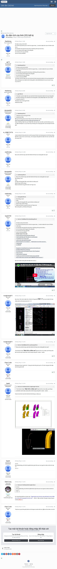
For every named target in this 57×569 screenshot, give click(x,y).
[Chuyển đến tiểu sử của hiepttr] (8, 468)
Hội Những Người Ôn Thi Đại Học (23, 249)
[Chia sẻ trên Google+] (6, 554)
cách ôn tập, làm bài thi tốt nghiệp (23, 240)
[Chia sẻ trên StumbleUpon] (15, 554)
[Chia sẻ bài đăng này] (54, 41)
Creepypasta (19, 243)
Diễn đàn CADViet (7, 6)
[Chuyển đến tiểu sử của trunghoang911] (8, 303)
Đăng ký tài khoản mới (16, 540)
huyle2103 (8, 216)
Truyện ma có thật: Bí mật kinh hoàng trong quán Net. (27, 255)
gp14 (8, 62)
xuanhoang (8, 152)
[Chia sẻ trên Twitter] (2, 554)
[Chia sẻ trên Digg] (8, 554)
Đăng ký (52, 5)
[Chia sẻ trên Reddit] (13, 554)
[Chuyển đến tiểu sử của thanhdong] (3, 36)
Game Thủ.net (19, 252)
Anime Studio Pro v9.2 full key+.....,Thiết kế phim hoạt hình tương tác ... (31, 241)
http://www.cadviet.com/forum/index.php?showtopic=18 (27, 120)
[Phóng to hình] (35, 319)
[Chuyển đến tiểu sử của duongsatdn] (8, 118)
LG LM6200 (18, 244)
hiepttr (8, 461)
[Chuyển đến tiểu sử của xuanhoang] (8, 159)
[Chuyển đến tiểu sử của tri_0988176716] (8, 140)
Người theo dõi (49, 33)
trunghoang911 (8, 296)
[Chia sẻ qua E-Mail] (17, 554)
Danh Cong (8, 482)
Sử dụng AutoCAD (27, 37)
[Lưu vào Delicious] (11, 554)
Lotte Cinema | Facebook (21, 254)
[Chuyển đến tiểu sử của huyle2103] (8, 223)
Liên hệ (31, 564)
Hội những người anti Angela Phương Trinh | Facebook (28, 251)
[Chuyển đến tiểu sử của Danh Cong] (8, 489)
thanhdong (10, 37)
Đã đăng (20, 41)
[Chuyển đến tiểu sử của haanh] (8, 391)
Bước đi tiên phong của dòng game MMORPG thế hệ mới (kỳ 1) (29, 257)
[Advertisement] (28, 18)
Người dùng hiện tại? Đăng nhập (41, 5)
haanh (8, 383)
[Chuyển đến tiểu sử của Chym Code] (8, 370)
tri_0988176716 (8, 132)
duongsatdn (8, 110)
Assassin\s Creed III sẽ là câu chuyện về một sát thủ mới (28, 248)
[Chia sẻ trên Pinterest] (19, 554)
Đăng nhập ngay (41, 540)
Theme (26, 564)
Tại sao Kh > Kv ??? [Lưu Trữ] (22, 238)
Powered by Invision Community (28, 566)
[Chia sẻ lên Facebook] (4, 554)
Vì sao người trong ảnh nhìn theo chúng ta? (25, 235)
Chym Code (8, 362)
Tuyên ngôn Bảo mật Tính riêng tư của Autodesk (26, 237)
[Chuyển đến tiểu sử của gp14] (8, 70)
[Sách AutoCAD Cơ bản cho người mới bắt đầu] (1, 30)
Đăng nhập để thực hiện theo (8, 33)
